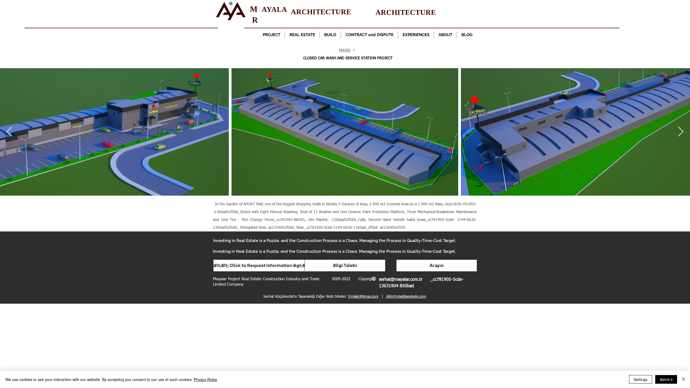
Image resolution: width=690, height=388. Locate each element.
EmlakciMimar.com (363, 297)
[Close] (683, 379)
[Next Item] (681, 132)
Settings (640, 379)
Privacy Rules (205, 379)
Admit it (666, 379)
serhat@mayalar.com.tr (400, 280)
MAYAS (344, 50)
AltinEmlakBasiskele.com (405, 297)
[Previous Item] (9, 132)
